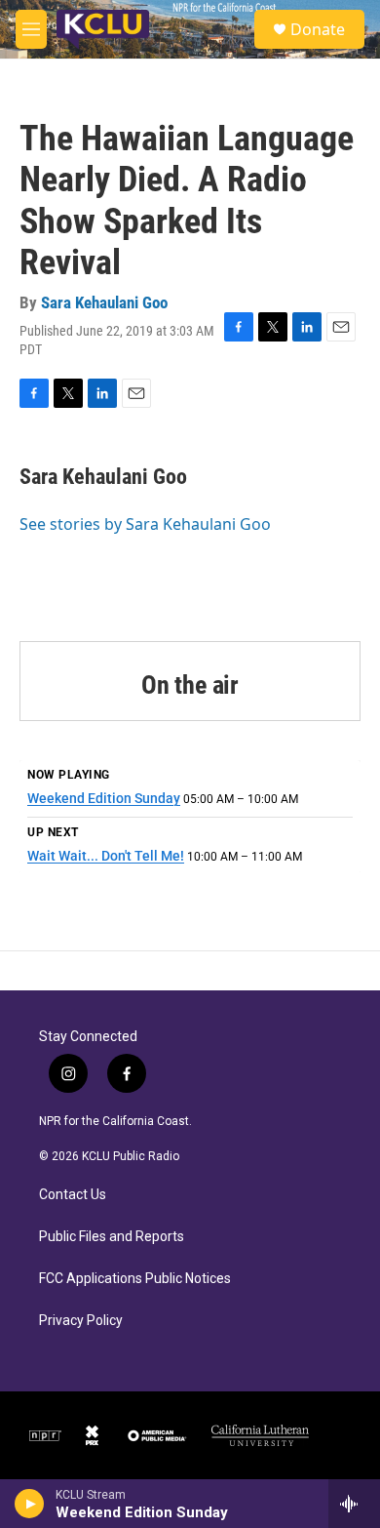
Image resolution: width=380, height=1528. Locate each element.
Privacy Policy (81, 1320)
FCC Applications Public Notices (135, 1278)
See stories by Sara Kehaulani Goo (145, 524)
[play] (30, 1503)
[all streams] (354, 1503)
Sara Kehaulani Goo (104, 302)
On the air (190, 685)
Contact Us (72, 1194)
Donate (317, 29)
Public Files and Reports (111, 1236)
